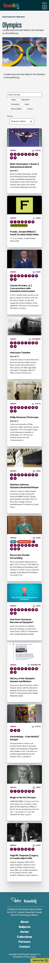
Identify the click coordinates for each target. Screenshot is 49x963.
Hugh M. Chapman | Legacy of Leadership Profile (24, 856)
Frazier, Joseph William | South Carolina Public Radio (24, 233)
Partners (24, 10)
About (24, 921)
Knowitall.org (11, 6)
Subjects (24, 927)
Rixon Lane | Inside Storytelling (19, 556)
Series (24, 931)
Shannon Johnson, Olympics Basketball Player (24, 486)
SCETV (16, 900)
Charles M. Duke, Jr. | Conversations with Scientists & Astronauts (22, 288)
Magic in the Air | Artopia (23, 797)
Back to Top (38, 960)
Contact (24, 946)
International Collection (13, 17)
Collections (24, 936)
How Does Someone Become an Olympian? (21, 620)
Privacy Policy (30, 957)
